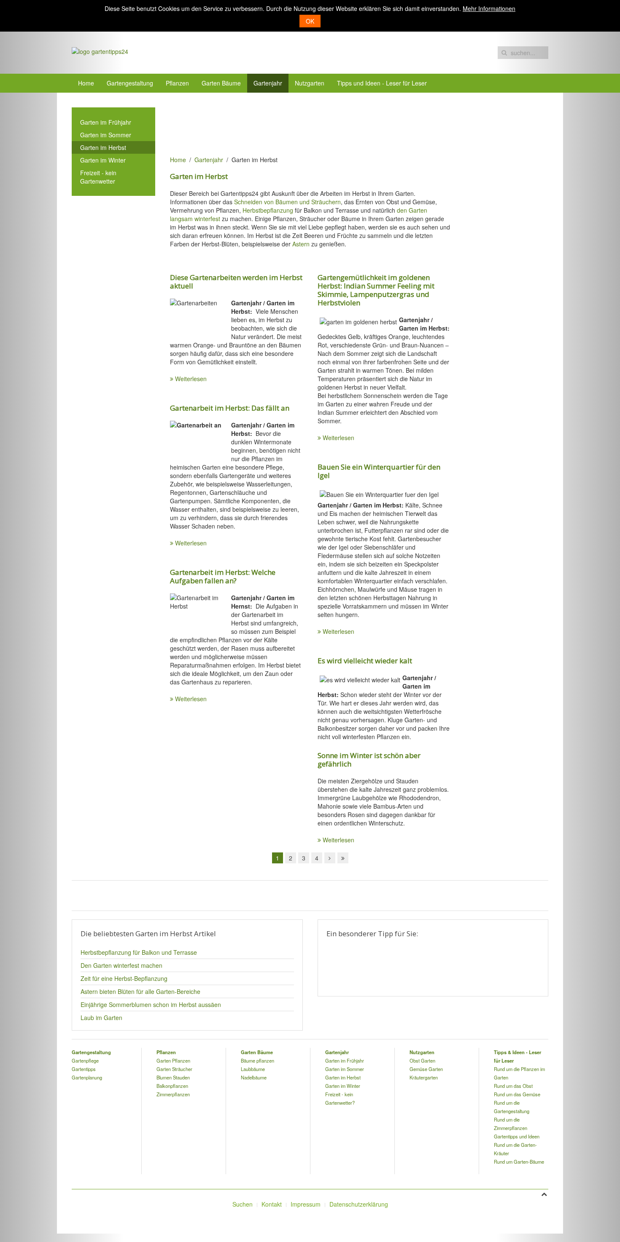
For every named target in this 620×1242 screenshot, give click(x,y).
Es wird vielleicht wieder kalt (365, 660)
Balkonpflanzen (172, 1085)
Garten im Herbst (103, 147)
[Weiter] (329, 857)
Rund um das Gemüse (517, 1094)
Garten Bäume (221, 83)
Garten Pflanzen (173, 1060)
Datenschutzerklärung (358, 1204)
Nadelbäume (254, 1077)
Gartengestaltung (130, 83)
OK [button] (310, 21)
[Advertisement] (323, 126)
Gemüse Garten (426, 1069)
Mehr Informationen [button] (489, 8)
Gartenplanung (87, 1077)
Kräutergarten (424, 1077)
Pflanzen (177, 83)
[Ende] (342, 857)
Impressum (306, 1204)
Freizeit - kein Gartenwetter (98, 176)
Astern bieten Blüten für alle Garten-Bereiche (140, 991)
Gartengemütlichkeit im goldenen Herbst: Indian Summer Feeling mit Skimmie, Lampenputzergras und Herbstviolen (376, 289)
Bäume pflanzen (257, 1060)
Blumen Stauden (173, 1077)
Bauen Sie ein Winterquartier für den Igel (379, 471)
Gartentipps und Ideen (516, 1136)
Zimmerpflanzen (173, 1094)
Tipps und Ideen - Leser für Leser (382, 83)
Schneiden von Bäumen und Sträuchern (287, 202)
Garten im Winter (103, 160)
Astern (301, 244)
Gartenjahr (267, 83)
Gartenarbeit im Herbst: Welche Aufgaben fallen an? (222, 576)
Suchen (242, 1204)
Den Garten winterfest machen (121, 965)
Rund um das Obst (513, 1085)
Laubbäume (253, 1069)
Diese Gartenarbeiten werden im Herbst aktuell (236, 281)
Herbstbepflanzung (268, 210)
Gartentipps (84, 1069)
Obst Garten (422, 1060)
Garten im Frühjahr (105, 122)
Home (86, 83)
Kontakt (271, 1204)
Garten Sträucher (174, 1069)
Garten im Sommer (105, 135)
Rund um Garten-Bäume (519, 1161)
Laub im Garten (101, 1017)
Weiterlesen (191, 378)
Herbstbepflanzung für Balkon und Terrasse (139, 952)
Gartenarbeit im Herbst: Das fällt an (229, 408)
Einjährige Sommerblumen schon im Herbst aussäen (151, 1004)
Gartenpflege (85, 1060)
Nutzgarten (309, 83)
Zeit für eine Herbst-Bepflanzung (124, 978)
